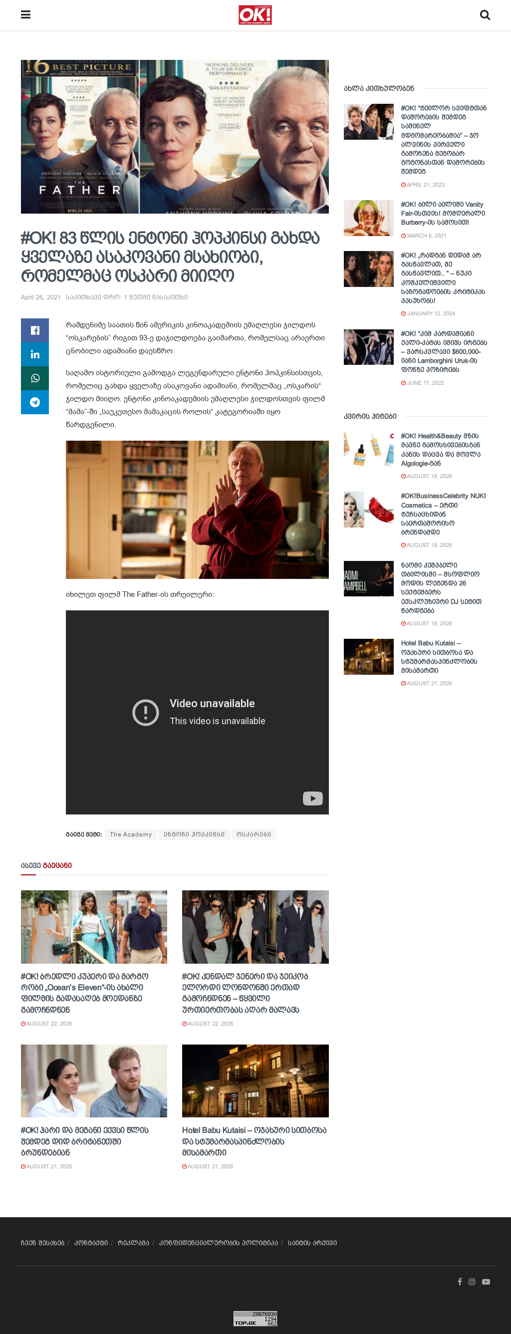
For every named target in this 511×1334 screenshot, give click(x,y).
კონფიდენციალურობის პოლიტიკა (218, 1243)
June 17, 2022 (425, 383)
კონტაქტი (91, 1243)
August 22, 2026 (48, 1024)
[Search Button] (485, 15)
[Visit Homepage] (255, 15)
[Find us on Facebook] (460, 1282)
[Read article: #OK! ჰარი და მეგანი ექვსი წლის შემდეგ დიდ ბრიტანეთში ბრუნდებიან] (94, 1081)
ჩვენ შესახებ (42, 1243)
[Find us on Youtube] (486, 1282)
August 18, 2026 (429, 476)
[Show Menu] (25, 15)
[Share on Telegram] (35, 402)
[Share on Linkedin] (35, 354)
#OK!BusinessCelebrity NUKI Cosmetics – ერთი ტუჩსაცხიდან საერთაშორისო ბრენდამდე (443, 514)
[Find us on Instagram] (472, 1282)
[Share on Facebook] (35, 330)
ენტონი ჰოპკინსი (194, 834)
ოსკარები (254, 834)
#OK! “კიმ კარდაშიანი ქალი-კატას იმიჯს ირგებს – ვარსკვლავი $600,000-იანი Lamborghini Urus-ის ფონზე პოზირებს (444, 352)
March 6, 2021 (426, 236)
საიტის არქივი (312, 1243)
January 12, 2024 (430, 313)
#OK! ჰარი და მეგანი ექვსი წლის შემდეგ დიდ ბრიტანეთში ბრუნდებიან (84, 1141)
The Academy (131, 834)
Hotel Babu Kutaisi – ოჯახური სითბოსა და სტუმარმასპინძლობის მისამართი (254, 1141)
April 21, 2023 (425, 185)
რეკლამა (133, 1243)
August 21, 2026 (48, 1166)
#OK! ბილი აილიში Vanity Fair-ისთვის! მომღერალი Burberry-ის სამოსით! (443, 213)
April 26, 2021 (41, 297)
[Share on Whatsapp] (35, 378)
